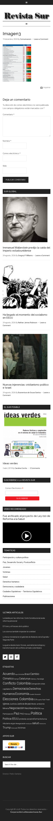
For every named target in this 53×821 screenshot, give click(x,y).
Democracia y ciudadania (13, 586)
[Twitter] (5, 657)
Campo (16, 679)
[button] (26, 536)
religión (12, 723)
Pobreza (27, 714)
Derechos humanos (11, 582)
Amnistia (21, 674)
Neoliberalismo (33, 708)
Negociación (16, 708)
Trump (7, 727)
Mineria (6, 708)
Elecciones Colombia (18, 699)
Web (5, 166)
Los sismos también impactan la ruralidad (19, 632)
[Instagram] (11, 657)
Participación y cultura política (15, 557)
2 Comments (35, 468)
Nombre (7, 141)
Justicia (13, 704)
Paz (16, 713)
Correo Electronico (14, 488)
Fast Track (46, 700)
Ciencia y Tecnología (37, 679)
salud (35, 723)
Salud (5, 577)
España (39, 700)
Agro (16, 674)
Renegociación (21, 723)
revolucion (29, 723)
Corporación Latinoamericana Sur (26, 15)
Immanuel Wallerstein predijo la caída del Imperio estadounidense (26, 249)
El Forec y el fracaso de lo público (16, 626)
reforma (35, 719)
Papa (42, 708)
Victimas (6, 572)
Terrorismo (42, 723)
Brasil (27, 674)
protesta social (25, 719)
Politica (36, 713)
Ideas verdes (10, 463)
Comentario (8, 114)
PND (22, 714)
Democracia (21, 688)
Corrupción (35, 684)
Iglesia (6, 703)
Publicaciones (9, 596)
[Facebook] (17, 657)
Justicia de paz (24, 704)
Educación (38, 694)
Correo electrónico (11, 153)
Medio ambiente (38, 704)
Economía (22, 694)
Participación (8, 714)
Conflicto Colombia (17, 683)
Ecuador (31, 694)
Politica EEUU (11, 718)
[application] (26, 536)
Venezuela (14, 728)
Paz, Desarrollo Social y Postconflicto (19, 562)
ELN (35, 699)
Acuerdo (9, 674)
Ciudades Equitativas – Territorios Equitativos (22, 591)
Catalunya (24, 678)
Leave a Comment (41, 39)
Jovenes (6, 567)
